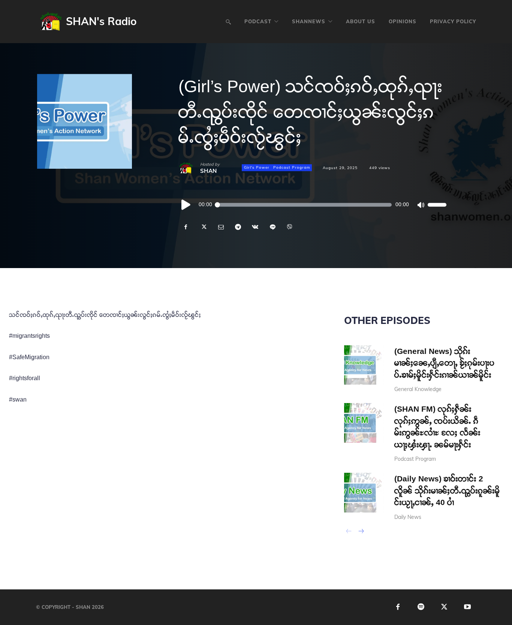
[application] (312, 204)
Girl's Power (256, 167)
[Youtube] (467, 607)
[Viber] (289, 227)
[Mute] (420, 205)
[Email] (220, 227)
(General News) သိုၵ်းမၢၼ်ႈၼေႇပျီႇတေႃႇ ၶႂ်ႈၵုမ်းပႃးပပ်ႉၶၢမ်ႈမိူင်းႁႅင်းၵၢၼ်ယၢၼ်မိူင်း (444, 363)
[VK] (254, 227)
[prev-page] (348, 532)
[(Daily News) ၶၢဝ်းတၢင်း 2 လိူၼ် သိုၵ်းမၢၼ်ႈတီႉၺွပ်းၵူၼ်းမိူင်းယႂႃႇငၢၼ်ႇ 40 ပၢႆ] (364, 493)
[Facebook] (185, 227)
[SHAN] (189, 167)
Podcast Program (291, 167)
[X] (203, 227)
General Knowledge (418, 389)
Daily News (407, 517)
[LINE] (272, 227)
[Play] (186, 205)
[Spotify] (421, 607)
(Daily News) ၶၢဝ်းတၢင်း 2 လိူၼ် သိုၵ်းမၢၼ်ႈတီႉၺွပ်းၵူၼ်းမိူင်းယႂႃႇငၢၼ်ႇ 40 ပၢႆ (447, 490)
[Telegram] (237, 227)
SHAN (208, 171)
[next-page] (360, 532)
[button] (228, 22)
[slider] (437, 205)
